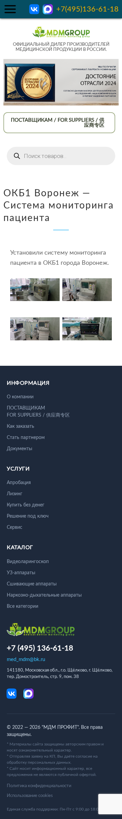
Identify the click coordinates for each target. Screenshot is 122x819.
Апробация (19, 482)
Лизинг (14, 494)
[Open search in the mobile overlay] (61, 155)
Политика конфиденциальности (39, 786)
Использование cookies (30, 796)
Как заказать (20, 426)
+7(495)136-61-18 (87, 9)
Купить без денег (25, 505)
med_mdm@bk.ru (26, 659)
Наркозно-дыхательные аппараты (44, 595)
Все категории (22, 606)
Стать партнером (26, 437)
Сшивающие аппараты (32, 584)
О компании (20, 397)
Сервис (14, 527)
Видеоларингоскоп (28, 561)
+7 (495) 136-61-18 (40, 648)
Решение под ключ (27, 516)
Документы (19, 448)
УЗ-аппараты (21, 573)
